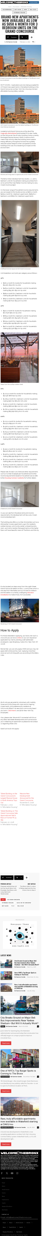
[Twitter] (7, 1173)
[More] (31, 37)
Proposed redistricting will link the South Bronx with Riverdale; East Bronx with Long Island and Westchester (9, 890)
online (19, 638)
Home (9, 6)
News (25, 9)
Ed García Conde (11, 42)
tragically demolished (9, 133)
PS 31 (12, 906)
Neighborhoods (7, 9)
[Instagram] (17, 1173)
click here (11, 710)
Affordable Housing (26, 6)
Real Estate (16, 6)
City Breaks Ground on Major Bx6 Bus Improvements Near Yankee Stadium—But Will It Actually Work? (26, 963)
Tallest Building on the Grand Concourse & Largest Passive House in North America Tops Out (9, 798)
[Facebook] (2, 1173)
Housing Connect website (14, 478)
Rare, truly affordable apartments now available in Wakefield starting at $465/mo (26, 986)
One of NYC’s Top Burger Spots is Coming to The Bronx (25, 973)
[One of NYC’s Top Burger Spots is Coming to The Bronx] (6, 975)
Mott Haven (18, 9)
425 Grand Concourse (13, 899)
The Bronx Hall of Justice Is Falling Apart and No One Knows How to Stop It (27, 888)
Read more (6, 1043)
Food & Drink (5, 1076)
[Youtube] (12, 1173)
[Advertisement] (21, 680)
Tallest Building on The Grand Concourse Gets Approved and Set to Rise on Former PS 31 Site (9, 815)
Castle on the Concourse (24, 903)
